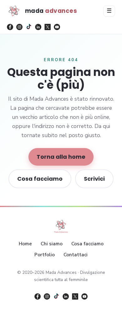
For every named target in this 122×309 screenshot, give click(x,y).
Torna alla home (61, 157)
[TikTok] (29, 27)
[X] (47, 27)
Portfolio (44, 255)
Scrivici (94, 179)
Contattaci (76, 255)
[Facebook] (10, 27)
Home (25, 244)
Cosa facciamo (40, 179)
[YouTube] (57, 27)
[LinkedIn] (38, 27)
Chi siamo (52, 244)
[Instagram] (19, 27)
